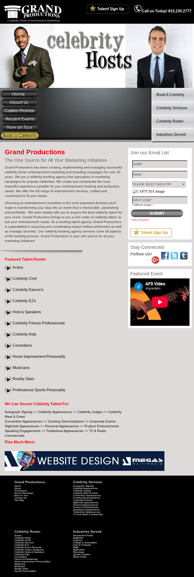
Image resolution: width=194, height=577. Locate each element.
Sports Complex (81, 554)
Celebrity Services (171, 108)
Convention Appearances (23, 421)
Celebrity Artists (22, 537)
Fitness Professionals (26, 559)
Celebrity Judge (81, 490)
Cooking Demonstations (66, 421)
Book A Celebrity (170, 95)
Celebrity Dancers (24, 542)
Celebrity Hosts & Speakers (29, 552)
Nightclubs (78, 549)
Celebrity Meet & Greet (85, 493)
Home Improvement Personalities (32, 561)
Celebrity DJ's (24, 301)
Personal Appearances (62, 426)
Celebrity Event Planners (27, 547)
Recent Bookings (23, 493)
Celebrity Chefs (22, 540)
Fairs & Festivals (82, 545)
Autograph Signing (18, 412)
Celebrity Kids (24, 334)
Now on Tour (21, 495)
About (17, 488)
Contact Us (20, 497)
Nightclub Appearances (22, 426)
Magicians (19, 564)
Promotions (20, 490)
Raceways (78, 552)
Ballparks (78, 537)
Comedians (22, 345)
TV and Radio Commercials (88, 514)
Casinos (77, 540)
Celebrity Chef (25, 279)
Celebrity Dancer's (28, 290)
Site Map (19, 500)
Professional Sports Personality (39, 390)
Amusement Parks (83, 535)
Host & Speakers (27, 312)
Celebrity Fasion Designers (29, 549)
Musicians (21, 368)
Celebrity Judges (90, 412)
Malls (76, 547)
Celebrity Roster (170, 121)
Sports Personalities (25, 571)
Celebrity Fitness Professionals (39, 323)
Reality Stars (23, 379)
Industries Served (171, 134)
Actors (18, 267)
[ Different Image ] (142, 205)
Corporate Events (102, 421)
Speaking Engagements (22, 431)
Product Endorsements (101, 426)
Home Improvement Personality (39, 356)
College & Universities (85, 542)
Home (17, 486)
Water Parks (79, 556)
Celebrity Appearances (55, 412)
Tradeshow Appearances (64, 431)
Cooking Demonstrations (86, 497)
